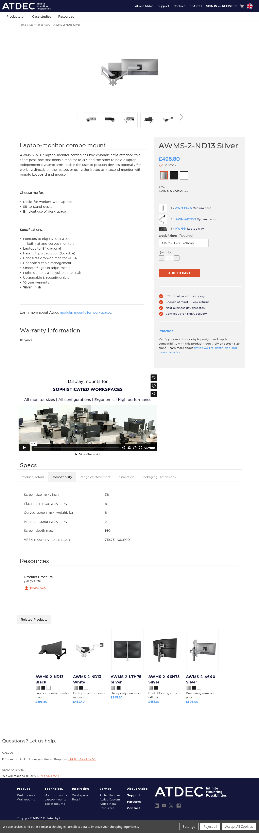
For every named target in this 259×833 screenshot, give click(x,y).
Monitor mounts (56, 795)
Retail (76, 799)
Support (163, 6)
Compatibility (62, 477)
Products (13, 16)
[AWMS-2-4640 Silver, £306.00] (203, 650)
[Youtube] (164, 805)
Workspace (80, 795)
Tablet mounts (55, 803)
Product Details (32, 477)
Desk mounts (26, 795)
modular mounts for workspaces (85, 312)
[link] (164, 175)
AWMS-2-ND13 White (87, 679)
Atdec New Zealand (232, 22)
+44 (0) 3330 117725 (82, 759)
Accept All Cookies (239, 826)
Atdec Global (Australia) (234, 17)
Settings (189, 826)
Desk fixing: (176, 235)
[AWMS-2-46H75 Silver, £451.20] (165, 650)
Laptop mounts (55, 799)
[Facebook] (178, 805)
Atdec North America (233, 27)
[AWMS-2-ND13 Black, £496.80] (52, 650)
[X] (171, 805)
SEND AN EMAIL (48, 775)
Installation (126, 477)
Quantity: (165, 252)
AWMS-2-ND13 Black (49, 679)
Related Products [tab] (34, 619)
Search (196, 6)
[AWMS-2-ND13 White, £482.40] (90, 650)
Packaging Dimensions (158, 477)
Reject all (210, 826)
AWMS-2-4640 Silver (200, 679)
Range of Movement (95, 477)
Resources (66, 16)
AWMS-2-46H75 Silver (163, 679)
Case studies (41, 16)
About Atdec (144, 6)
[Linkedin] (157, 805)
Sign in (211, 6)
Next (181, 117)
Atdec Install (108, 803)
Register (229, 6)
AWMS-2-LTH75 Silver (126, 679)
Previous (78, 117)
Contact (179, 6)
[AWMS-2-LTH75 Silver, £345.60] (127, 650)
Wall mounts (26, 799)
